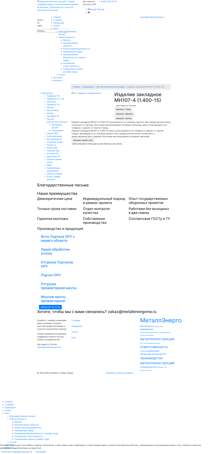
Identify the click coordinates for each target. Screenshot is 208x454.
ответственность (154, 347)
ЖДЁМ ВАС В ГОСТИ (50, 307)
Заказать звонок (124, 118)
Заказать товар (123, 109)
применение (153, 351)
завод (157, 326)
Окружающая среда (72, 51)
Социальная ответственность (28, 436)
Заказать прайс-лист (83, 140)
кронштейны (149, 335)
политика (143, 351)
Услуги (56, 25)
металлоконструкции (157, 339)
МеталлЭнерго (161, 320)
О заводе (57, 20)
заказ (161, 326)
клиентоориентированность (150, 332)
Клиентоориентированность (76, 49)
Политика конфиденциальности (17, 452)
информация (146, 329)
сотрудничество (148, 367)
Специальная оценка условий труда (31, 439)
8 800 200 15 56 (108, 1)
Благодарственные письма (22, 416)
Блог (55, 28)
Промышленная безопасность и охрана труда (74, 57)
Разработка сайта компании (119, 373)
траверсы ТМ (162, 367)
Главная (57, 17)
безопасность (147, 326)
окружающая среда (153, 343)
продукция (146, 354)
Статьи (61, 74)
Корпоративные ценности (26, 425)
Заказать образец (124, 114)
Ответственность (66, 37)
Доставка (58, 77)
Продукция (58, 23)
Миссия (66, 40)
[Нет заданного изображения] (86, 93)
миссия (143, 343)
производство (159, 354)
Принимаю (41, 452)
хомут (142, 370)
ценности (148, 370)
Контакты (57, 80)
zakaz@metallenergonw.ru (152, 17)
